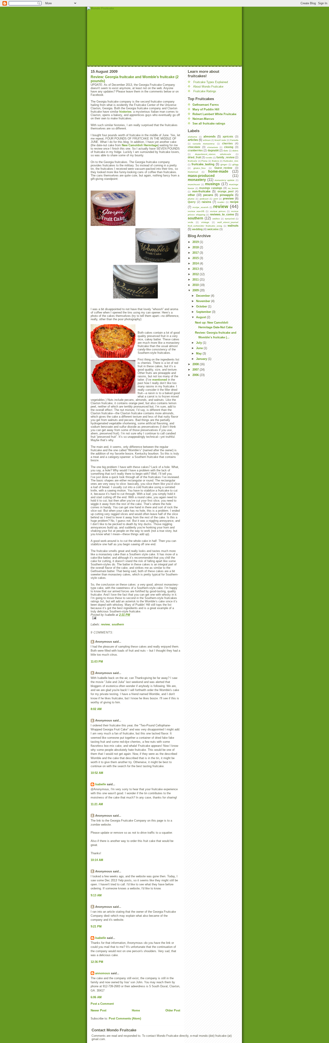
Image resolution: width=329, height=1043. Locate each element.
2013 (196, 268)
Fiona (204, 161)
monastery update (225, 180)
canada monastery (204, 143)
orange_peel (225, 191)
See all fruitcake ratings (208, 123)
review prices (218, 211)
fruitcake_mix (230, 161)
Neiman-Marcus (203, 118)
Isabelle (100, 784)
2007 (196, 369)
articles (193, 140)
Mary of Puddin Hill (205, 109)
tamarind (230, 218)
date (225, 150)
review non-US (196, 211)
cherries (227, 143)
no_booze (233, 188)
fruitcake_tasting (203, 164)
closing (228, 147)
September (204, 311)
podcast (204, 198)
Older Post (172, 1010)
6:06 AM (96, 997)
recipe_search (200, 207)
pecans (208, 195)
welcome (213, 229)
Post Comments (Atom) (125, 1018)
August (201, 317)
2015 (196, 258)
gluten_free (199, 168)
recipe (234, 202)
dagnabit (213, 150)
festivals (192, 161)
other (191, 195)
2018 (196, 247)
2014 (196, 263)
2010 (196, 285)
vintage (205, 222)
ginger (223, 164)
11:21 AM (97, 804)
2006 (196, 375)
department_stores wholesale (213, 154)
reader (220, 202)
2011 (196, 279)
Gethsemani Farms (205, 104)
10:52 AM (97, 773)
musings (212, 184)
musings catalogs (210, 188)
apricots (228, 136)
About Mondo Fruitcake (208, 86)
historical (193, 172)
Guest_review (223, 167)
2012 (196, 274)
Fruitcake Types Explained (210, 82)
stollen (216, 218)
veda (190, 222)
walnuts (233, 225)
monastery (197, 180)
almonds (209, 136)
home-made (218, 171)
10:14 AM (97, 860)
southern (118, 624)
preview (228, 198)
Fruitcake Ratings (204, 91)
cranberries (195, 150)
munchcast (194, 184)
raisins (206, 202)
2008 (196, 364)
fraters (215, 161)
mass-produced (201, 176)
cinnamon (212, 147)
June (200, 348)
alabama (192, 136)
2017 (196, 252)
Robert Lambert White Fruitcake (214, 114)
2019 (196, 242)
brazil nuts (220, 140)
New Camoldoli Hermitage (140, 145)
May (199, 353)
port (216, 198)
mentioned (159, 379)
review (105, 624)
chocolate (194, 147)
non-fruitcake (201, 191)
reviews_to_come (222, 214)
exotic (209, 157)
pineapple (226, 195)
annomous (102, 973)
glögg (235, 164)
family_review (225, 157)
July (199, 342)
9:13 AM (96, 895)
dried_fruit (194, 157)
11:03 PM (97, 661)
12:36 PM (97, 962)
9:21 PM (96, 926)
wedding (197, 229)
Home (136, 1010)
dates (235, 150)
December (203, 295)
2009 (196, 290)
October (202, 306)
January (202, 359)
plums (191, 198)
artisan (207, 140)
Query (192, 201)
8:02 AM (96, 709)
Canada (234, 140)
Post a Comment (102, 1003)
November (203, 301)
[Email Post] (135, 617)
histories (125, 111)
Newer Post (98, 1010)
